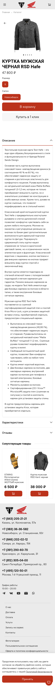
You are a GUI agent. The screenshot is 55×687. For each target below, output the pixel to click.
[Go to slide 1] (23, 54)
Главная (6, 12)
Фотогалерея (12, 640)
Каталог (18, 12)
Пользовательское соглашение (22, 645)
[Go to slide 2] (25, 54)
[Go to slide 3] (27, 54)
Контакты (10, 632)
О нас (8, 607)
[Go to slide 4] (29, 54)
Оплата (9, 617)
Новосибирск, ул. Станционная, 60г (23, 533)
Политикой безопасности (39, 671)
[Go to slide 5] (31, 54)
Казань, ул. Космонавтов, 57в (19, 522)
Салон (5, 91)
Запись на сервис (15, 627)
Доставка (10, 612)
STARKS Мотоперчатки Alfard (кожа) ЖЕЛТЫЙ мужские (14, 478)
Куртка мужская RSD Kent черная (39, 475)
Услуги (9, 622)
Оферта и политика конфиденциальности (27, 650)
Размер (6, 78)
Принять (27, 679)
